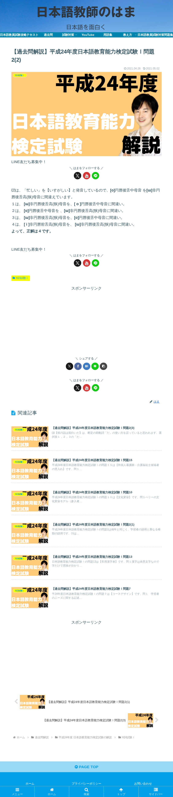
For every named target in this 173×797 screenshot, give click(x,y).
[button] (103, 366)
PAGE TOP (88, 767)
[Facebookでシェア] (78, 366)
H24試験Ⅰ (22, 278)
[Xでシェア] (69, 366)
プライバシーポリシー (86, 783)
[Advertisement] (86, 321)
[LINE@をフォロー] (95, 175)
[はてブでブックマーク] (86, 366)
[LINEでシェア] (95, 366)
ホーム (30, 783)
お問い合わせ (143, 783)
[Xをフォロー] (77, 175)
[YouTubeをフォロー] (86, 175)
